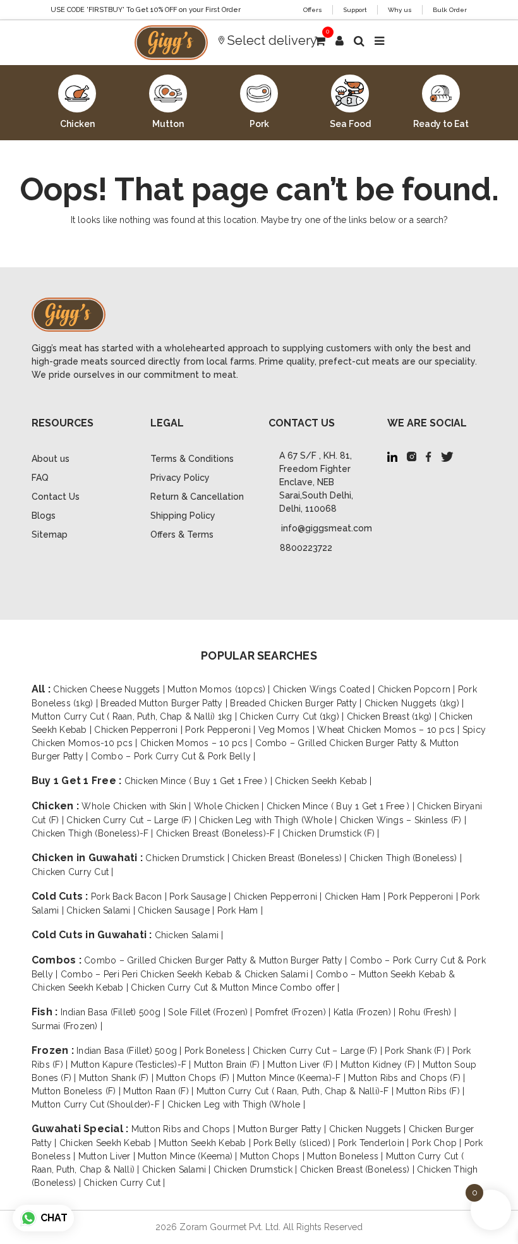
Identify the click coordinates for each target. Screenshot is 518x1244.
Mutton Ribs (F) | (430, 1091)
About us (50, 459)
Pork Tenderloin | (375, 1143)
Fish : (46, 1012)
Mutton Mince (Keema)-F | (292, 1078)
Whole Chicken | (230, 806)
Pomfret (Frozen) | (294, 1012)
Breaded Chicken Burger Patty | (297, 703)
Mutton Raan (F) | (159, 1091)
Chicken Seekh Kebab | (323, 781)
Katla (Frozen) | (366, 1012)
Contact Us (56, 497)
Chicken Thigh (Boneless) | (405, 858)
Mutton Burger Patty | (283, 1129)
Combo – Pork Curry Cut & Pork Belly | (173, 756)
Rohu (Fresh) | (427, 1012)
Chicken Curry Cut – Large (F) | (132, 820)
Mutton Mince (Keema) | (189, 1156)
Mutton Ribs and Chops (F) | (406, 1078)
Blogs (44, 515)
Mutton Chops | (274, 1156)
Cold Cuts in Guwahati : (93, 935)
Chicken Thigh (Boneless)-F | (94, 833)
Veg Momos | (288, 730)
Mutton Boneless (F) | (77, 1091)
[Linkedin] (392, 455)
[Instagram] (411, 455)
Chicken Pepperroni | (139, 730)
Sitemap (50, 534)
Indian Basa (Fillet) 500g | (115, 1012)
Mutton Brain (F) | (231, 1065)
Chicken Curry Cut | (73, 872)
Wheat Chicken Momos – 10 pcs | (389, 730)
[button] (339, 40)
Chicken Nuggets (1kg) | (414, 703)
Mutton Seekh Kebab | (206, 1143)
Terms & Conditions (192, 459)
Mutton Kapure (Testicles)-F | (132, 1065)
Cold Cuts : (61, 896)
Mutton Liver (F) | (303, 1065)
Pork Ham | (240, 910)
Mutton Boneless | (346, 1156)
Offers (312, 9)
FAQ (40, 478)
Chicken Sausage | (177, 910)
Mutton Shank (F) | (118, 1078)
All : (42, 689)
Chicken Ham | (356, 896)
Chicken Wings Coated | (325, 689)
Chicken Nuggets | (369, 1129)
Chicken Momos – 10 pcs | (197, 743)
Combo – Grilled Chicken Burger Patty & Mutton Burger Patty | (217, 960)
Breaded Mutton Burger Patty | (165, 703)
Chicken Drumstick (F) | (331, 833)
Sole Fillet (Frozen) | (211, 1012)
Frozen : (54, 1050)
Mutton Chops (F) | (196, 1078)
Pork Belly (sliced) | (295, 1143)
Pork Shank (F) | (418, 1051)
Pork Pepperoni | (221, 730)
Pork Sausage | (201, 896)
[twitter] (447, 455)
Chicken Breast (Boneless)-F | (219, 833)
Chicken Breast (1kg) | (393, 716)
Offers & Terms (182, 534)
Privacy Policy (180, 478)
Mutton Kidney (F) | (381, 1065)
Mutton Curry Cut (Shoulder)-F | (99, 1104)
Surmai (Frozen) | (67, 1026)
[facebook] (428, 455)
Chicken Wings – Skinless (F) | (403, 820)
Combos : (58, 960)
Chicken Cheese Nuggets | (110, 689)
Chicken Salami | (102, 910)
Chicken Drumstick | (188, 858)
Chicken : (56, 806)
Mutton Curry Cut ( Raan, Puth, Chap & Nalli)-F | (296, 1091)
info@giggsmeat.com (326, 528)
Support (355, 9)
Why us (400, 9)
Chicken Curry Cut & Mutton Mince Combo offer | (235, 987)
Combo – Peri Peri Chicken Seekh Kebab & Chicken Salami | (188, 974)
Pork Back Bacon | (130, 896)
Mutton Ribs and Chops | (184, 1129)
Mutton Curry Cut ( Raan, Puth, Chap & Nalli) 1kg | (135, 716)
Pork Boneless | (218, 1051)
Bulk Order (450, 9)
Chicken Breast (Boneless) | (290, 858)
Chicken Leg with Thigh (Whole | (269, 820)
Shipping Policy (182, 515)
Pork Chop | (438, 1143)
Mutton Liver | (108, 1156)
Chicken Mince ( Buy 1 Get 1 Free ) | (199, 781)
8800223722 (306, 548)
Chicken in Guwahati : (88, 858)
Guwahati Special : (81, 1129)
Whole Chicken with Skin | (137, 806)
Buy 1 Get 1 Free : (78, 781)
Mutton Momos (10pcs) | (220, 689)
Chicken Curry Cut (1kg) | (292, 716)
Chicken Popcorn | (418, 689)
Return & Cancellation (197, 497)
